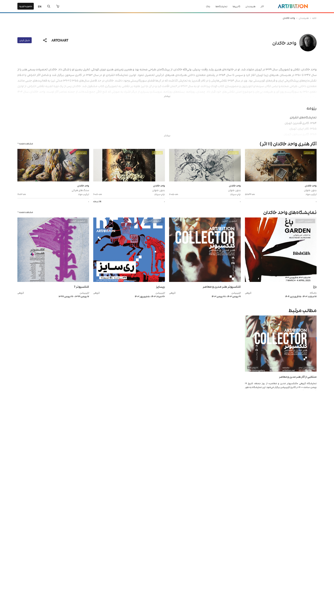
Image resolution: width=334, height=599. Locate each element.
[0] (58, 6)
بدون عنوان (310, 190)
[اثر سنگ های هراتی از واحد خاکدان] (53, 165)
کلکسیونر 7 (81, 286)
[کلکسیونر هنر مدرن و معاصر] (205, 281)
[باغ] (281, 281)
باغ (315, 286)
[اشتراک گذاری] (44, 40)
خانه (314, 18)
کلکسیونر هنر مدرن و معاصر (222, 286)
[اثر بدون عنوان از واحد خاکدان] (281, 165)
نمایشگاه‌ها (221, 6)
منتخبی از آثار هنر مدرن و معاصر (298, 377)
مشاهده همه (26, 143)
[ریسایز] (129, 281)
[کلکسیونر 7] (53, 281)
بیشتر (167, 96)
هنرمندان (250, 6)
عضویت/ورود (25, 6)
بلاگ (208, 6)
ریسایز (160, 286)
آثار (262, 6)
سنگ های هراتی (80, 190)
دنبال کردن (24, 40)
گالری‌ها (236, 6)
